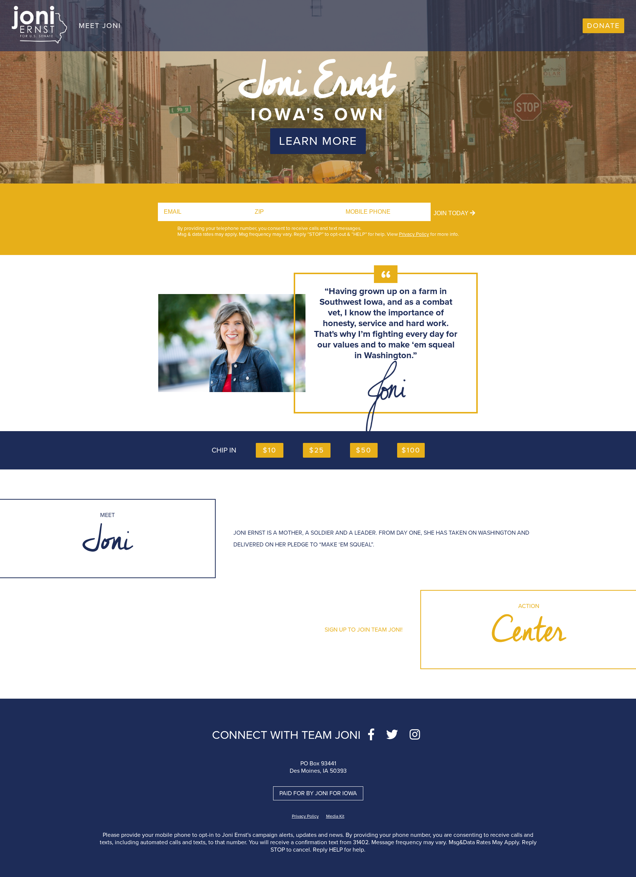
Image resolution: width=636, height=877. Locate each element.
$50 (363, 450)
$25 (316, 450)
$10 (269, 450)
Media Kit (335, 816)
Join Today (452, 213)
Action (528, 629)
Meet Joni (100, 25)
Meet (107, 538)
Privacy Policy (414, 234)
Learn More (318, 141)
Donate (603, 25)
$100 (411, 450)
